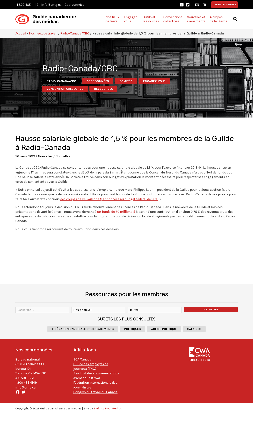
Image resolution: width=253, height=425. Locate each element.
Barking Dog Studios (108, 408)
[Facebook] (182, 5)
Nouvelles (45, 156)
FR (204, 5)
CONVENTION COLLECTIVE (65, 88)
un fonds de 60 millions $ (116, 212)
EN (197, 5)
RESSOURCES (103, 88)
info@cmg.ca (51, 5)
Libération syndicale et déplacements (83, 329)
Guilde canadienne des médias (54, 19)
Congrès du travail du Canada (95, 392)
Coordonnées (74, 5)
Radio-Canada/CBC (74, 33)
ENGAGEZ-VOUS (154, 81)
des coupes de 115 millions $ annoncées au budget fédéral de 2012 (109, 199)
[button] (224, 4)
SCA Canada (82, 359)
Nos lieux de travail (43, 33)
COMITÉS (125, 81)
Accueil (20, 33)
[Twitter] (188, 5)
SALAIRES (194, 329)
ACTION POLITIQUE (164, 329)
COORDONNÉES (98, 81)
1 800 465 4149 (27, 5)
